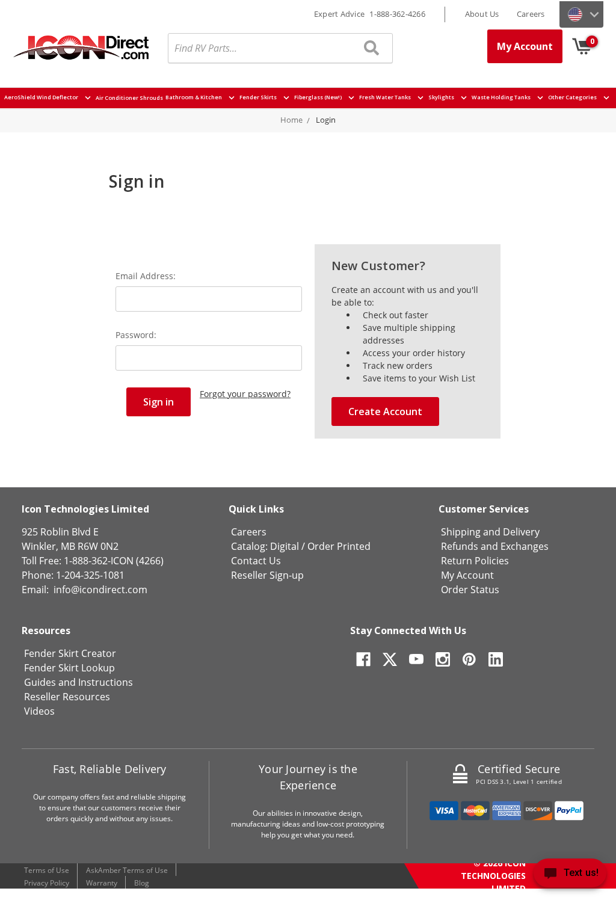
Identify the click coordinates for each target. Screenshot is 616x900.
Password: (136, 335)
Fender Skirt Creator (70, 653)
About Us (482, 13)
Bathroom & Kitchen (194, 98)
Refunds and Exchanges (495, 546)
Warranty (101, 883)
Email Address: (146, 276)
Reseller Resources (67, 696)
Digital (284, 546)
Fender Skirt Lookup (69, 667)
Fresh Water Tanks (385, 98)
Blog (141, 883)
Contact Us (256, 560)
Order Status (470, 589)
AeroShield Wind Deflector (41, 98)
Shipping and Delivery (490, 531)
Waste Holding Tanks (502, 98)
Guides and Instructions (78, 682)
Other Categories (573, 98)
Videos (39, 711)
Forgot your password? (245, 393)
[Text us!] (570, 875)
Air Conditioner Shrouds (129, 98)
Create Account (385, 411)
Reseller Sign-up (267, 575)
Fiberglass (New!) (318, 98)
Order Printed (339, 546)
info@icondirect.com (100, 589)
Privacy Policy (46, 883)
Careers (531, 13)
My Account (525, 46)
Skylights (441, 98)
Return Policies (475, 560)
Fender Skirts (258, 98)
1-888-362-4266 (397, 13)
